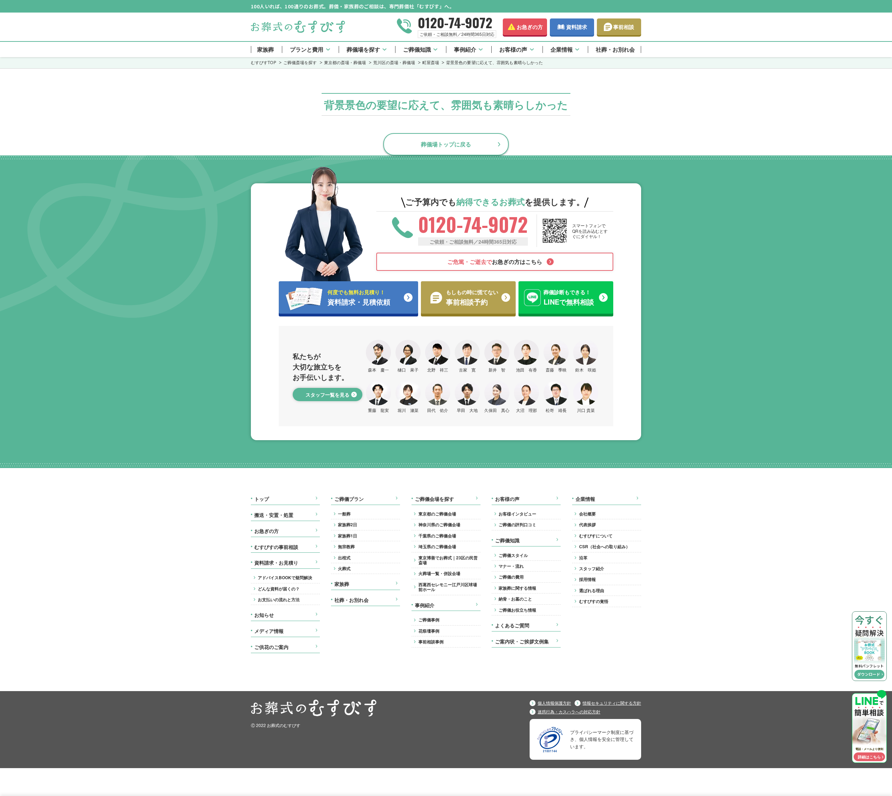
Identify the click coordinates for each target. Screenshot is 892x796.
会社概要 (587, 514)
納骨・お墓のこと (515, 599)
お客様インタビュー (517, 514)
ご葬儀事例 (428, 620)
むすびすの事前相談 (276, 547)
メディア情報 (269, 631)
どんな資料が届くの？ (279, 588)
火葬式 (344, 568)
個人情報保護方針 (554, 703)
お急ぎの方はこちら (494, 262)
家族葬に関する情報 (517, 588)
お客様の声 (513, 49)
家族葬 (265, 49)
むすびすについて (596, 536)
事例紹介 (465, 49)
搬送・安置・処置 (273, 515)
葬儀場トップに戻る (446, 144)
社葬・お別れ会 (615, 49)
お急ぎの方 (530, 27)
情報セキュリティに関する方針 (612, 703)
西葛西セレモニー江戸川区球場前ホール (447, 586)
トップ (261, 499)
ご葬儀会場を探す (434, 499)
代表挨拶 (587, 524)
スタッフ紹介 (591, 568)
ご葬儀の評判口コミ (517, 524)
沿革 (583, 557)
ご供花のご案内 (271, 647)
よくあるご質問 (512, 625)
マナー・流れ (511, 566)
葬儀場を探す (363, 49)
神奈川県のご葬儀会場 (439, 524)
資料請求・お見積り (276, 563)
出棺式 (344, 557)
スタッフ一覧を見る (327, 394)
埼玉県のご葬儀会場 (437, 546)
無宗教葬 (346, 546)
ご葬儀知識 (417, 49)
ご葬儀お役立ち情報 (517, 610)
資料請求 (576, 27)
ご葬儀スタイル (513, 555)
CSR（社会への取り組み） (604, 546)
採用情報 (587, 579)
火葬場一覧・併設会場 (439, 573)
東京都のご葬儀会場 (437, 514)
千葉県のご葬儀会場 (437, 536)
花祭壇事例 (428, 631)
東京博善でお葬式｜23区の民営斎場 (448, 560)
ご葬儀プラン (349, 499)
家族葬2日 (347, 524)
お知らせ (264, 615)
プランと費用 (306, 49)
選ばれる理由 (591, 590)
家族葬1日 (347, 536)
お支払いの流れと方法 (279, 599)
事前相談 (623, 27)
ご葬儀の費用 (511, 577)
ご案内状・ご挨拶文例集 (522, 641)
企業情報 (562, 49)
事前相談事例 (431, 641)
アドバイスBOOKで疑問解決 (285, 577)
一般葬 (344, 514)
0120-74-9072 (455, 22)
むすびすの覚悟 (593, 601)
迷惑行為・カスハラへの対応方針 (569, 712)
